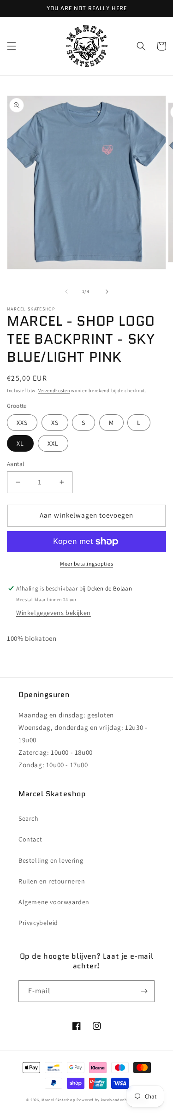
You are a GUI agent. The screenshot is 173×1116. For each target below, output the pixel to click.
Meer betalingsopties (86, 563)
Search (28, 818)
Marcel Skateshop (58, 1099)
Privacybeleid (38, 923)
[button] (11, 46)
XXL (53, 443)
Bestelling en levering (50, 860)
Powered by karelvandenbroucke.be (112, 1099)
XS (55, 422)
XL (20, 443)
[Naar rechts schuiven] (107, 291)
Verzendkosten (54, 391)
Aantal (15, 464)
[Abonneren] (144, 991)
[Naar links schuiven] (66, 291)
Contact (30, 839)
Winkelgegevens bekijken (53, 613)
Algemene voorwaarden (53, 902)
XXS (22, 422)
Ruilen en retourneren (51, 881)
